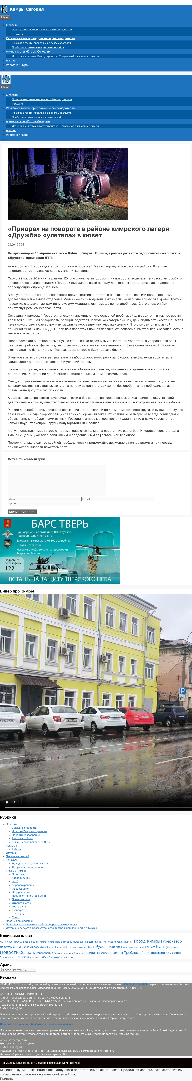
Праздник (115, 953)
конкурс (55, 957)
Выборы (78, 941)
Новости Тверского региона (29, 831)
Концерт (150, 946)
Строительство (21, 902)
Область (27, 952)
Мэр (175, 947)
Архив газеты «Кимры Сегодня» (28, 51)
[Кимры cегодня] (22, 13)
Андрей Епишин (29, 941)
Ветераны (67, 941)
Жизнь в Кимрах (16, 870)
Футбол (37, 957)
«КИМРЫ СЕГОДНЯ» (135, 984)
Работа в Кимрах (17, 65)
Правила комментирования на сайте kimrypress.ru (42, 29)
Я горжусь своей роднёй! (28, 867)
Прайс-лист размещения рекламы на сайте (38, 47)
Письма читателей (17, 856)
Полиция (89, 953)
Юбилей (46, 957)
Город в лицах (21, 877)
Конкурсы (12, 859)
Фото (21, 913)
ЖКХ (15, 881)
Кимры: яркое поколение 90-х (31, 842)
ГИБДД (88, 941)
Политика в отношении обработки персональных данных (41, 924)
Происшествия (21, 899)
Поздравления (21, 892)
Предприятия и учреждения (29, 895)
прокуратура (67, 957)
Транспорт (22, 956)
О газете (12, 25)
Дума (43, 947)
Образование (20, 888)
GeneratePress (71, 1062)
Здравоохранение (23, 885)
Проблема (132, 953)
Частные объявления (19, 920)
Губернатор (171, 941)
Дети (17, 947)
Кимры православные (132, 947)
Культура (17, 910)
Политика (18, 874)
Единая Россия (55, 947)
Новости (11, 824)
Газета (102, 942)
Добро (25, 946)
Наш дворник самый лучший (30, 863)
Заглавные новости (24, 827)
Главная (128, 941)
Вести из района (22, 838)
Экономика (19, 906)
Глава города (114, 941)
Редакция (17, 34)
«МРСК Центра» (10, 941)
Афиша (11, 60)
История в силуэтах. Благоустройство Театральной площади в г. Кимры (55, 56)
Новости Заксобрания (26, 834)
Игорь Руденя (96, 946)
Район (168, 953)
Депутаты (6, 946)
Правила (102, 952)
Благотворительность (49, 942)
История (11, 852)
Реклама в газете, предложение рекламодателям (40, 38)
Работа (16, 849)
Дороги (34, 946)
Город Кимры (147, 941)
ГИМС (96, 942)
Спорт (16, 917)
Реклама (11, 845)
